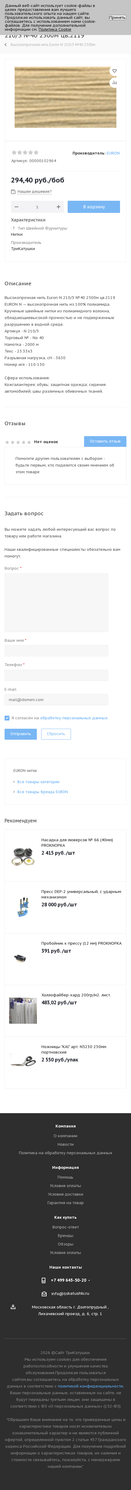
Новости (66, 1144)
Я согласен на (60, 718)
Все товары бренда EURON (42, 792)
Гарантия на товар (66, 1202)
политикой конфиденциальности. (91, 1386)
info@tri (59, 1293)
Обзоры (65, 1244)
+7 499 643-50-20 (68, 1280)
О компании (65, 1135)
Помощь (65, 1177)
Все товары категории (38, 782)
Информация (65, 1167)
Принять (117, 17)
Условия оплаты (65, 1185)
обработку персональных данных (74, 718)
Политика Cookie (55, 29)
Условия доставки (65, 1194)
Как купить (65, 1217)
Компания (65, 1126)
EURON (113, 153)
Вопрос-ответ (65, 1227)
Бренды (65, 1235)
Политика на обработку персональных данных (65, 1152)
